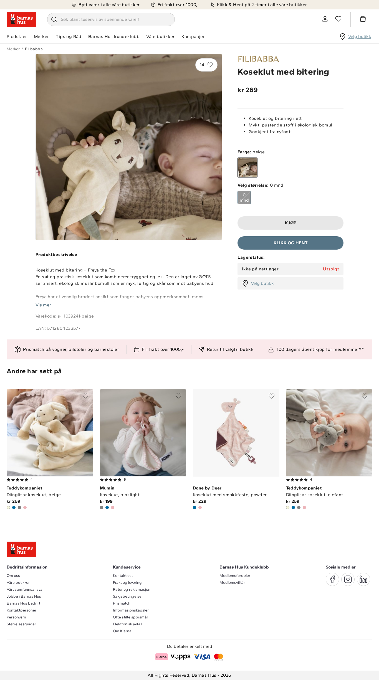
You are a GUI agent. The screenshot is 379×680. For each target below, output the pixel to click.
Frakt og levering (127, 582)
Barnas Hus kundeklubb (114, 36)
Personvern (16, 617)
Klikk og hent (291, 242)
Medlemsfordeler (234, 575)
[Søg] (54, 19)
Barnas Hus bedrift (23, 603)
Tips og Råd (68, 36)
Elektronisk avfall (127, 624)
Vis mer (43, 305)
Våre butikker (160, 36)
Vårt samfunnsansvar (25, 589)
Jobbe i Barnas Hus (24, 596)
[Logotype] (21, 19)
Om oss (13, 575)
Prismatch (121, 603)
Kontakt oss (123, 575)
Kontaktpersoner (21, 610)
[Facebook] (332, 579)
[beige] (247, 167)
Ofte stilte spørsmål (130, 617)
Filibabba (34, 49)
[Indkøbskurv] (363, 19)
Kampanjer (193, 36)
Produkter (17, 36)
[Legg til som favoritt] (85, 396)
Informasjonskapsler (131, 610)
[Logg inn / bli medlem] (325, 19)
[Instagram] (348, 579)
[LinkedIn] (363, 579)
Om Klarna (122, 631)
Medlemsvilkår (232, 582)
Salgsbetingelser (128, 596)
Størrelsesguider (21, 624)
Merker (41, 36)
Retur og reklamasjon (131, 589)
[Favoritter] (338, 19)
